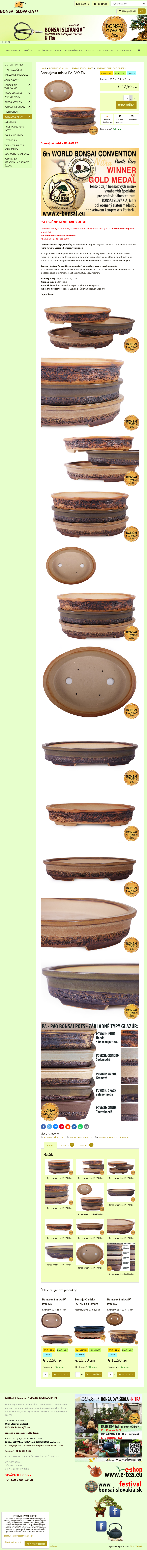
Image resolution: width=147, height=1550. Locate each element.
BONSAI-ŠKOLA (72, 50)
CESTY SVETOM (105, 50)
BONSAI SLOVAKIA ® (19, 11)
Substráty (10, 121)
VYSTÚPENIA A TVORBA (47, 50)
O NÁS (27, 50)
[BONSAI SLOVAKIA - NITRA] (73, 40)
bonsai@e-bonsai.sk (15, 1432)
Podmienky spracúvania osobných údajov (17, 162)
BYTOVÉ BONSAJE (13, 101)
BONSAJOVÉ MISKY (53, 1137)
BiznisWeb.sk (136, 1546)
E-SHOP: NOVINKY (13, 64)
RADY (89, 50)
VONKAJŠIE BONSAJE (14, 106)
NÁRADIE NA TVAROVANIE (10, 86)
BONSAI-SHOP (13, 50)
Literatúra (10, 140)
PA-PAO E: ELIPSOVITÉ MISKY (113, 1137)
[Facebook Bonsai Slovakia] (108, 1506)
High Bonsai (11, 111)
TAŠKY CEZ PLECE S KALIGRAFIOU (14, 147)
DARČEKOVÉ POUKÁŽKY (16, 74)
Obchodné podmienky (16, 153)
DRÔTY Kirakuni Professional (13, 95)
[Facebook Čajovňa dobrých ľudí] (108, 1530)
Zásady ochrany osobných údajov (18, 1535)
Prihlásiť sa (83, 3)
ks (49, 1374)
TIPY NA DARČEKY (13, 69)
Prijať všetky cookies (36, 1543)
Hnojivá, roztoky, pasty (14, 128)
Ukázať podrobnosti (12, 1542)
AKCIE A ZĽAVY (11, 79)
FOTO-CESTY (123, 50)
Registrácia (101, 3)
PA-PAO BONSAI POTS (81, 1137)
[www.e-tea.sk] (113, 1476)
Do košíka (127, 104)
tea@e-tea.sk (32, 1432)
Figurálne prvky (13, 135)
